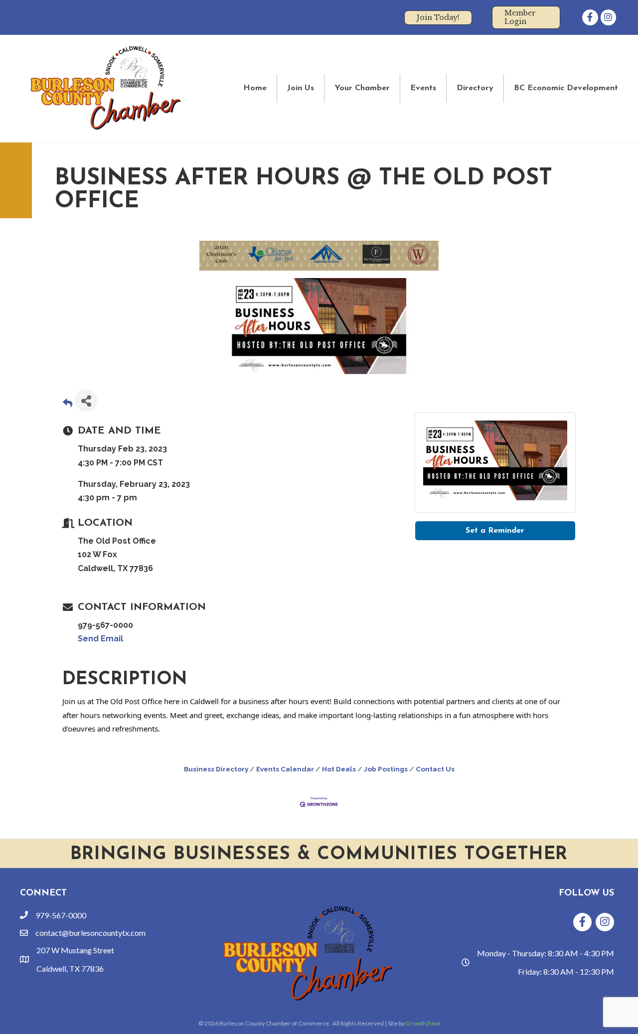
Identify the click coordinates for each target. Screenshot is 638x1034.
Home (255, 88)
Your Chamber (362, 88)
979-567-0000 (60, 915)
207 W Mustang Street (75, 950)
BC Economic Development (566, 88)
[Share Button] (86, 400)
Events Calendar (285, 769)
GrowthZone (423, 1023)
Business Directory (216, 769)
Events (423, 88)
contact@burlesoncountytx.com (90, 932)
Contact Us (435, 769)
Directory (475, 88)
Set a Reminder (495, 531)
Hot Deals (339, 769)
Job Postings (386, 769)
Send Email (100, 638)
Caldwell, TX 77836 (70, 968)
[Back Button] (67, 403)
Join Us (300, 88)
